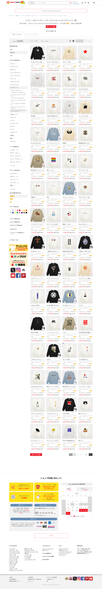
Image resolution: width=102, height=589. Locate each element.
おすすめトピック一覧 (29, 550)
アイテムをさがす (13, 545)
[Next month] (90, 493)
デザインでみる (88, 41)
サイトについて (62, 555)
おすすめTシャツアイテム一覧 (15, 570)
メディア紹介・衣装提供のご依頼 (84, 552)
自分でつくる (45, 550)
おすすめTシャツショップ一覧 (31, 552)
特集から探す (15, 240)
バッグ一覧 (11, 567)
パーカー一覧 (12, 565)
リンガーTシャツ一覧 (13, 558)
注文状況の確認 (76, 3)
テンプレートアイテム (32, 34)
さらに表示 (12, 165)
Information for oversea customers (51, 11)
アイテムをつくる (46, 545)
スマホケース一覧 (13, 568)
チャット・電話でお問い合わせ (84, 548)
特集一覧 (26, 553)
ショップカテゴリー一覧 (29, 559)
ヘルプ (51, 536)
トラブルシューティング (64, 553)
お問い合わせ (80, 545)
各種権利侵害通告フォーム (83, 553)
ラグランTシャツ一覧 (13, 556)
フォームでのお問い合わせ (83, 550)
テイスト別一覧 (27, 556)
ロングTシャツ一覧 (13, 561)
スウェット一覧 (12, 564)
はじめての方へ (45, 559)
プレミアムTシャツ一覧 (14, 552)
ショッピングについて (63, 548)
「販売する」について (63, 550)
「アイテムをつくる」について (65, 552)
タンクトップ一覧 (13, 559)
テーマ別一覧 (27, 558)
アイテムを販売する (46, 553)
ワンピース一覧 (12, 555)
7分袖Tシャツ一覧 (13, 562)
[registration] (43, 56)
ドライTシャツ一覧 (13, 550)
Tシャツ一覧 (12, 548)
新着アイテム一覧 (28, 548)
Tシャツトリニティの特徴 (48, 556)
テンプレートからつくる (47, 548)
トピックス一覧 (27, 555)
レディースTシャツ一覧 (14, 553)
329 (86, 454)
